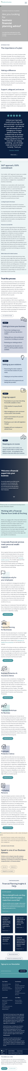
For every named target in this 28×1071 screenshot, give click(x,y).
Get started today (7, 315)
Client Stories (5, 985)
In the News (4, 1001)
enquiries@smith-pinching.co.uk (15, 1053)
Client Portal (5, 990)
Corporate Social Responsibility (5, 1008)
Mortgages (17, 991)
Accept (4, 1068)
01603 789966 (11, 1051)
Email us (13, 867)
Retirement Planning (19, 987)
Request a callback (8, 871)
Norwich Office (18, 1000)
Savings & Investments (20, 985)
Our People (4, 1003)
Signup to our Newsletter (14, 958)
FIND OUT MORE (8, 827)
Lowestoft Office (18, 1001)
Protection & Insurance (20, 993)
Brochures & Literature (7, 988)
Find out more (8, 614)
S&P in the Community (7, 1006)
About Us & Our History (7, 1000)
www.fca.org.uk (6, 1035)
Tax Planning (18, 990)
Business (17, 994)
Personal (17, 984)
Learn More (12, 1068)
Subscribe (22, 971)
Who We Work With (6, 984)
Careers (3, 1004)
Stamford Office (18, 1003)
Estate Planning (18, 988)
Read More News (13, 954)
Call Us (4, 867)
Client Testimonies (6, 987)
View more (13, 154)
